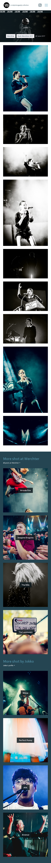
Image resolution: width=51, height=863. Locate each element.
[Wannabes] (6, 5)
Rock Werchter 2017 (25, 36)
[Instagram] (40, 5)
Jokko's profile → (9, 665)
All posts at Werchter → (11, 463)
